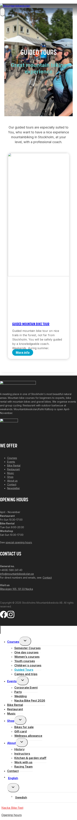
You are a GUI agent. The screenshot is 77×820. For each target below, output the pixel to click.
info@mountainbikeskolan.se (17, 573)
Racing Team (23, 766)
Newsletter (13, 488)
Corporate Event (26, 687)
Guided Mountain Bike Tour (30, 324)
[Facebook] (3, 616)
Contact (11, 484)
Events (11, 461)
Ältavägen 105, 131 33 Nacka (16, 588)
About (11, 743)
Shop (10, 476)
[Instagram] (10, 616)
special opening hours (19, 542)
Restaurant (13, 469)
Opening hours (11, 815)
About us (12, 480)
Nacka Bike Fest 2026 (29, 700)
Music (10, 473)
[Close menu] (0, 630)
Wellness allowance (28, 736)
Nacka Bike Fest (12, 808)
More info (24, 353)
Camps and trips (25, 674)
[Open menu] (2, 12)
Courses (12, 457)
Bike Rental (13, 465)
